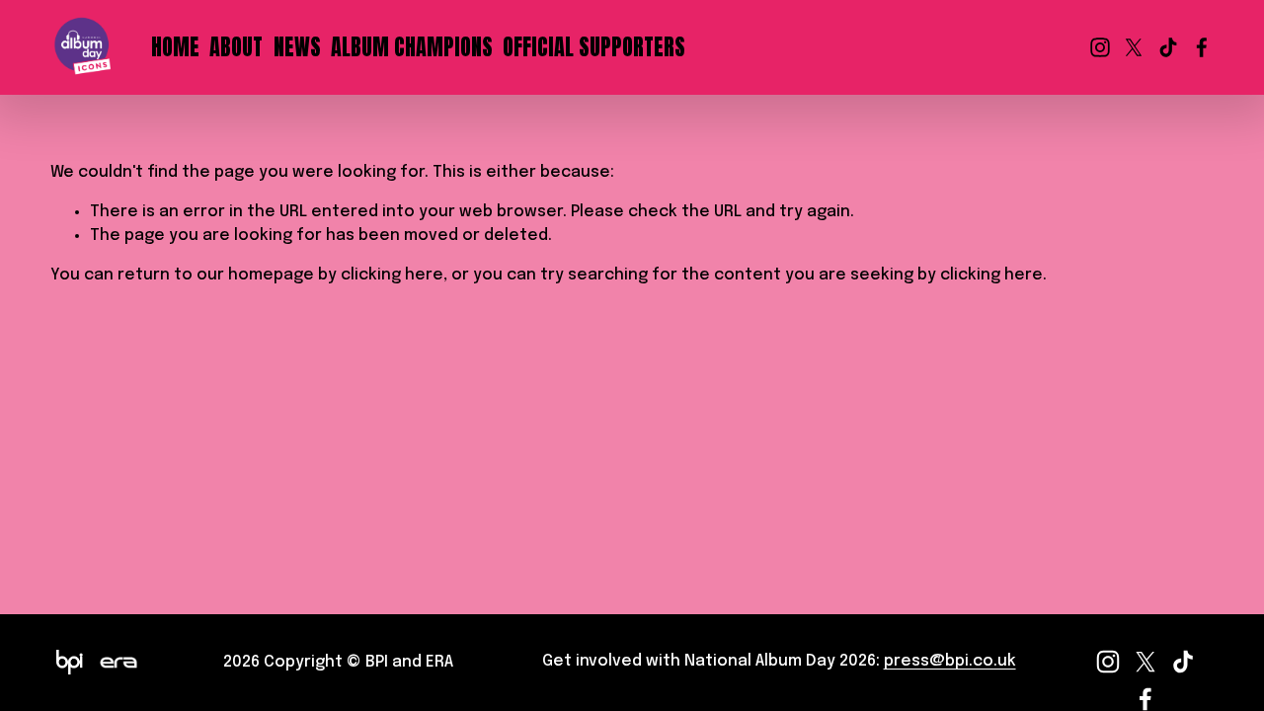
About (236, 47)
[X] (1134, 47)
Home (175, 47)
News (297, 47)
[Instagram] (1100, 47)
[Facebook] (1202, 47)
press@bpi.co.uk (950, 661)
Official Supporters (594, 47)
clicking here (392, 275)
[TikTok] (1168, 47)
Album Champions (412, 47)
